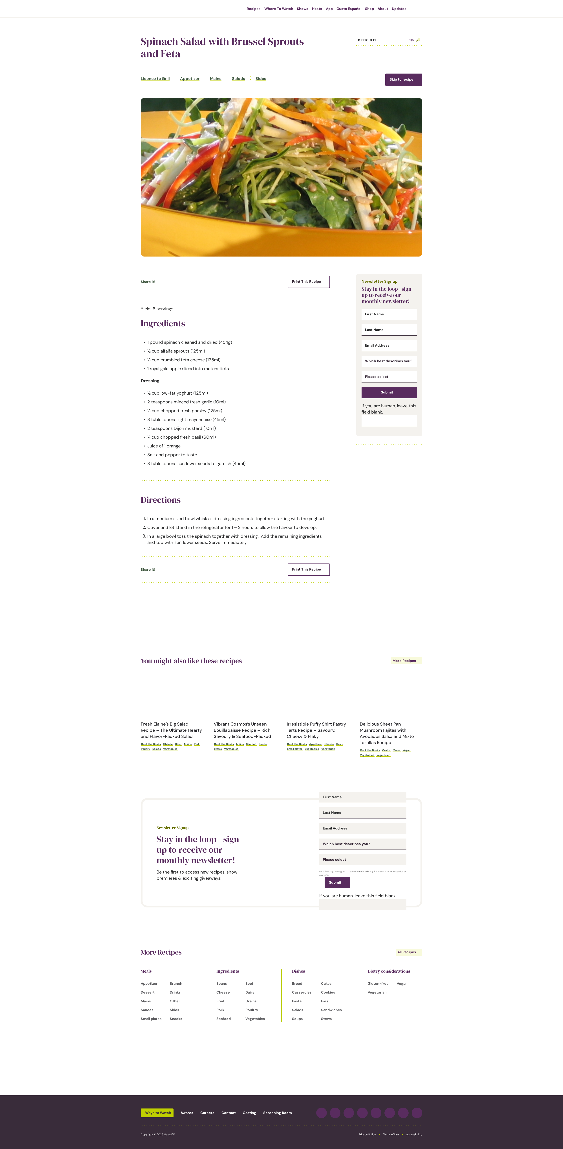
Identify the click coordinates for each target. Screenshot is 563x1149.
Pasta (297, 1001)
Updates (399, 8)
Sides (261, 78)
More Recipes (404, 660)
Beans (221, 983)
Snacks (176, 1018)
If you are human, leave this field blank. (358, 896)
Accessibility (414, 1134)
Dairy (178, 744)
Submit (387, 392)
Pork (197, 744)
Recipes (254, 8)
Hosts (317, 8)
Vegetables (170, 749)
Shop (369, 8)
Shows (302, 8)
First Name (374, 314)
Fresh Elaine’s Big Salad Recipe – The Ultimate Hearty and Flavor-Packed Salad (171, 730)
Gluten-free (378, 983)
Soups (263, 744)
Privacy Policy (367, 1134)
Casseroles (302, 992)
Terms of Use (391, 1134)
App (329, 8)
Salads (238, 78)
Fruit (220, 1001)
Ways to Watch (158, 1112)
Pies (324, 1001)
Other (175, 1001)
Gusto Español (348, 8)
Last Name (374, 330)
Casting (249, 1112)
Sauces (147, 1010)
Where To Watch (278, 8)
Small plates (294, 749)
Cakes (326, 983)
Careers (207, 1112)
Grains (386, 750)
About (383, 8)
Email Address (377, 345)
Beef (249, 983)
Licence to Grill (155, 78)
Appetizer (189, 78)
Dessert (148, 992)
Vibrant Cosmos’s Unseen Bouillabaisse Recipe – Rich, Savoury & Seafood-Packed (242, 730)
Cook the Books (151, 744)
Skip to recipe (401, 79)
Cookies (328, 992)
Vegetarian (328, 749)
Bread (297, 983)
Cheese (168, 744)
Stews (218, 749)
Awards (187, 1112)
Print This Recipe (306, 281)
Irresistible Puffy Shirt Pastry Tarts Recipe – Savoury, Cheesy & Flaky (316, 730)
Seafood (251, 744)
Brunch (176, 983)
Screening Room (277, 1112)
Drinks (175, 992)
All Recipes (406, 952)
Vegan (406, 750)
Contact (228, 1112)
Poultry (145, 749)
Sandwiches (331, 1010)
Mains (216, 78)
